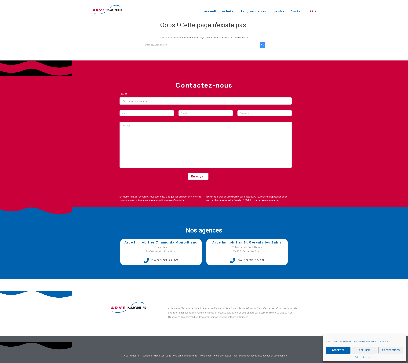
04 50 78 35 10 (251, 260)
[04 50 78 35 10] (232, 260)
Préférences (391, 350)
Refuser (364, 350)
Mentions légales (222, 355)
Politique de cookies (363, 357)
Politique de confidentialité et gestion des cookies (260, 355)
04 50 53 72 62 (164, 260)
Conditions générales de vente (181, 355)
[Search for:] (200, 45)
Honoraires (205, 355)
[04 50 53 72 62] (146, 260)
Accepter (338, 350)
